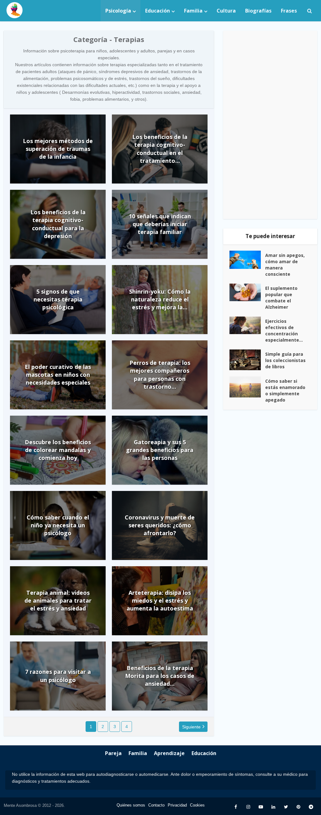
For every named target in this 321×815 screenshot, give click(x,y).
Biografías (258, 10)
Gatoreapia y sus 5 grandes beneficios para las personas (159, 449)
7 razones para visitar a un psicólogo (58, 675)
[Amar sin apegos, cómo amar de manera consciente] (247, 260)
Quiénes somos (131, 805)
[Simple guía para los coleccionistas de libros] (247, 359)
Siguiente (191, 726)
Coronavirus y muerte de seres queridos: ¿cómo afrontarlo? (160, 525)
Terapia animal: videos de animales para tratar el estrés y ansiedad (58, 600)
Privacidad (177, 805)
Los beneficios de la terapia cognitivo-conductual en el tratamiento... (159, 148)
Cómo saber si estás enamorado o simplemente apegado (285, 390)
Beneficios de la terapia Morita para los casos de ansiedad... (159, 675)
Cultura (226, 10)
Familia (193, 10)
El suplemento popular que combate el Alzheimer (281, 297)
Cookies (197, 805)
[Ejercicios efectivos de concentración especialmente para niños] (247, 325)
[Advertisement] (270, 125)
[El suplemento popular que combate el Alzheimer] (247, 292)
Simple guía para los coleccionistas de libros (285, 360)
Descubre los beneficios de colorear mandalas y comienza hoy (58, 449)
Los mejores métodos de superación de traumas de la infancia (58, 148)
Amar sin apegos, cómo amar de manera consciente (285, 264)
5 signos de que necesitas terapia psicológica (58, 299)
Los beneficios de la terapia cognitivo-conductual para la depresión (58, 224)
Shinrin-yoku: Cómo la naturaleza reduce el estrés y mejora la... (160, 299)
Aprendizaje (169, 753)
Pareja (113, 753)
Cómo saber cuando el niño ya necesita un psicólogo (58, 525)
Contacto (156, 805)
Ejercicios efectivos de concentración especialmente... (284, 330)
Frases (289, 10)
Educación (157, 10)
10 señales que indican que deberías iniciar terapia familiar (160, 224)
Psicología (118, 10)
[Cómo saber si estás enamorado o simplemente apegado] (247, 386)
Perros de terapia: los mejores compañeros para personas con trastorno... (159, 374)
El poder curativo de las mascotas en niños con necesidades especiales (58, 374)
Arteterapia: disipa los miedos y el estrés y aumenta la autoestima (160, 600)
